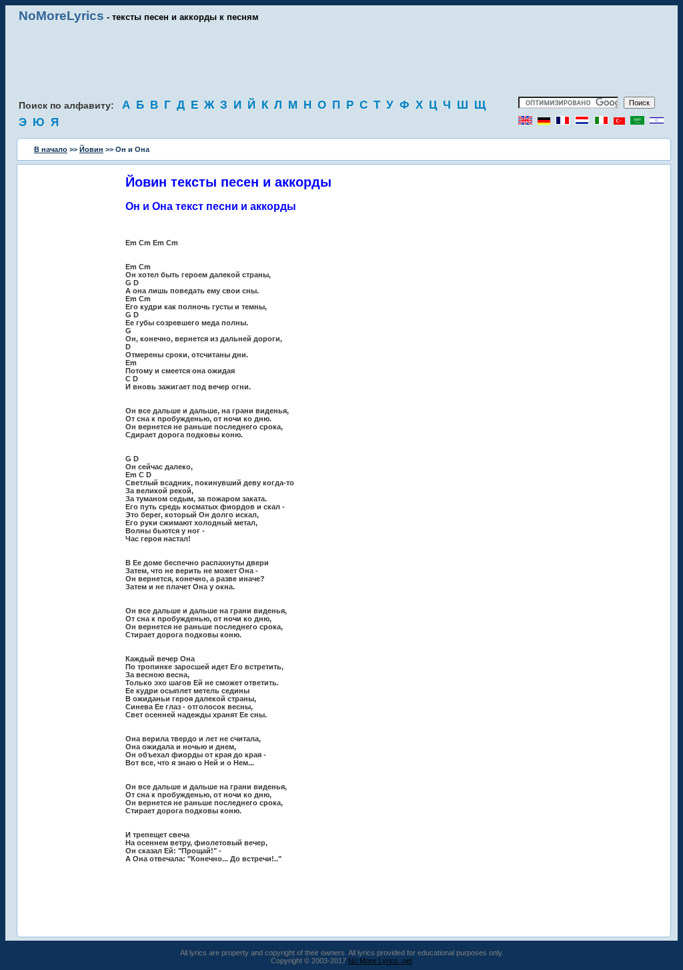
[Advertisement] (341, 60)
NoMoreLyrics (61, 16)
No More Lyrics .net (380, 961)
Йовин (91, 149)
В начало (50, 149)
